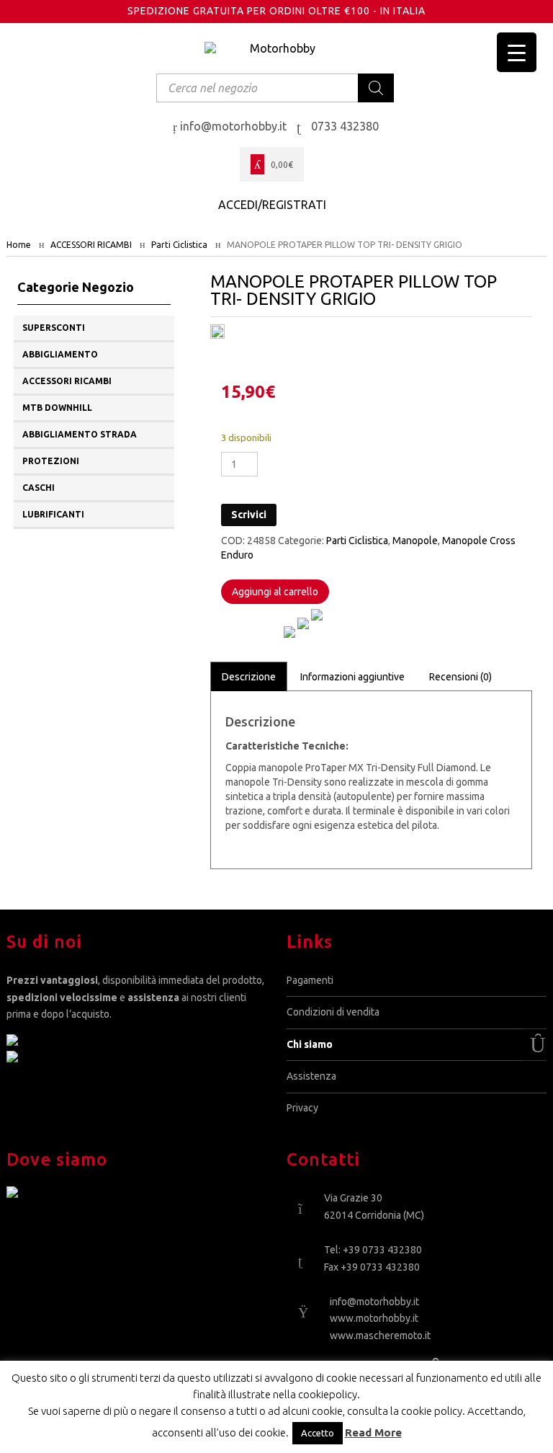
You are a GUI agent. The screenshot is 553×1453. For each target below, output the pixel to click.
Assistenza (311, 1076)
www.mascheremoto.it (380, 1335)
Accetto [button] (317, 1433)
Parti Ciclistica (179, 244)
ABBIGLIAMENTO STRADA (79, 434)
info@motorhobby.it (374, 1301)
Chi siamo (310, 1044)
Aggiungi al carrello (275, 591)
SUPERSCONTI (53, 327)
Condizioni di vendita (333, 1012)
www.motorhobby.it (374, 1318)
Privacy (302, 1108)
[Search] (376, 88)
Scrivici (248, 514)
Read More (373, 1432)
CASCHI (38, 487)
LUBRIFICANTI (53, 514)
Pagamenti (310, 980)
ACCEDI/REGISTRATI (272, 204)
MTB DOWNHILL (57, 407)
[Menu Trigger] (516, 52)
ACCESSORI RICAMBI (91, 244)
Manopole (415, 540)
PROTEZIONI (50, 461)
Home (18, 244)
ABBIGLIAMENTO (60, 354)
